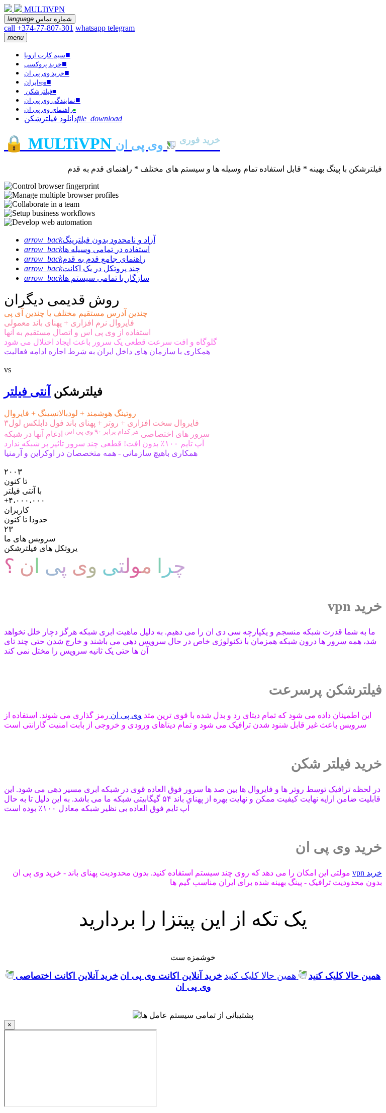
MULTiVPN (44, 9)
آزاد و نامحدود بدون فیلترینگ (89, 239)
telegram (121, 28)
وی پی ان (125, 715)
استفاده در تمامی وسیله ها (87, 249)
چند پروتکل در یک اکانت (82, 268)
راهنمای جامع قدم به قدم (85, 259)
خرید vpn (367, 872)
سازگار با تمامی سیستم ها (86, 278)
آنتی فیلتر (27, 391)
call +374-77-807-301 (38, 28)
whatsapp (91, 28)
